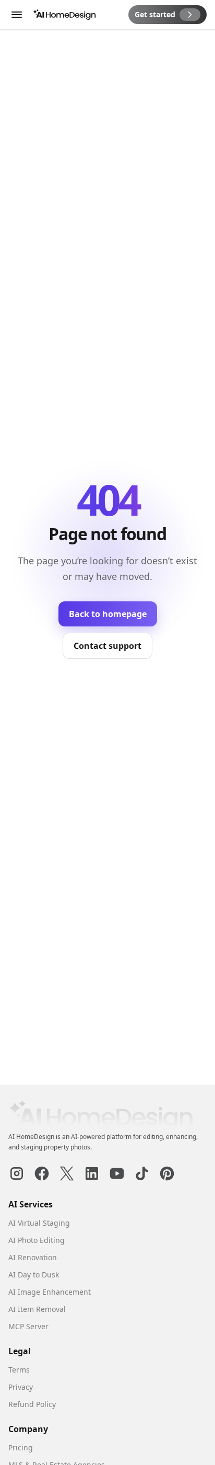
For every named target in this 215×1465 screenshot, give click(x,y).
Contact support (107, 646)
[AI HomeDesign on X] (66, 1173)
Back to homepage (108, 614)
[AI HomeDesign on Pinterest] (167, 1173)
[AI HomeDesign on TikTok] (142, 1173)
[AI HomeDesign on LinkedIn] (91, 1173)
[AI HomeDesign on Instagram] (16, 1173)
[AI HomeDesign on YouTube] (117, 1173)
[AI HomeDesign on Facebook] (41, 1173)
